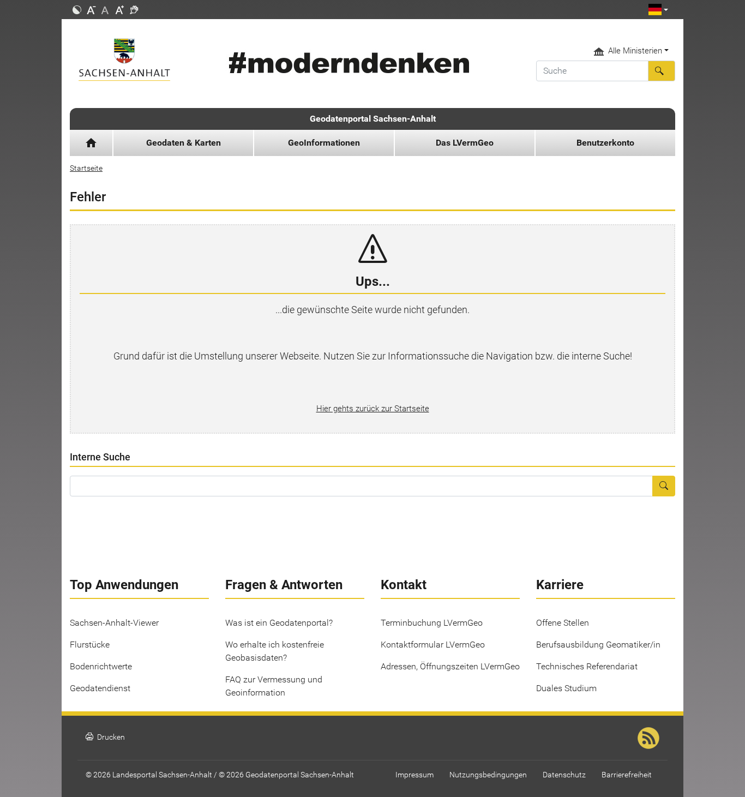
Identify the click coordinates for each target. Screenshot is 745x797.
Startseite (86, 168)
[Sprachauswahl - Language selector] (658, 9)
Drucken (105, 737)
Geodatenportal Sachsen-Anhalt (373, 118)
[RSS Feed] (648, 737)
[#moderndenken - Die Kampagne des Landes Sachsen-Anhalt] (347, 63)
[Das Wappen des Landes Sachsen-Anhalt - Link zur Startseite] (139, 60)
